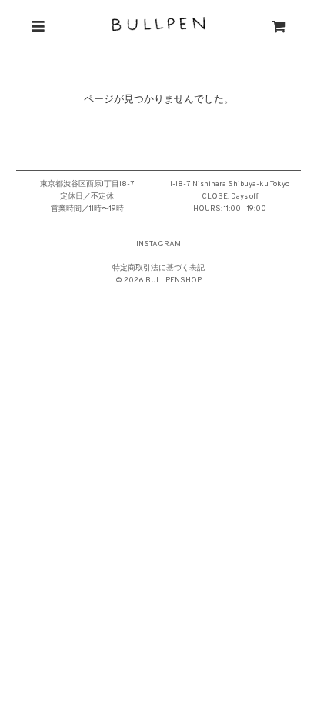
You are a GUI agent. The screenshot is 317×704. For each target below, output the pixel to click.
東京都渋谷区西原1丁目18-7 (87, 184)
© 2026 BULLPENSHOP (158, 280)
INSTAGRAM (158, 244)
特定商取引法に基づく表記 (158, 268)
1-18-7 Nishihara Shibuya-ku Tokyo (229, 184)
